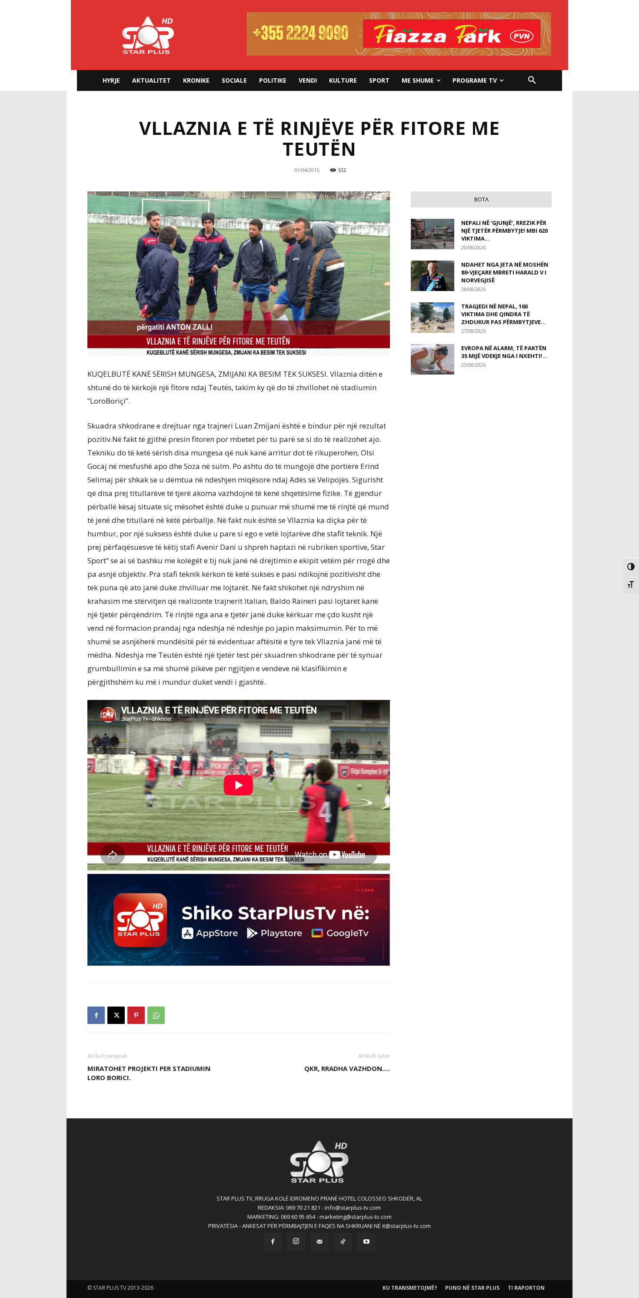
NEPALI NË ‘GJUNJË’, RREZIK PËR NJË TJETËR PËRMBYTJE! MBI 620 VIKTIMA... (504, 230)
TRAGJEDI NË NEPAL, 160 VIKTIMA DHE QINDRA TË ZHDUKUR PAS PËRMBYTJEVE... (503, 314)
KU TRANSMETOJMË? (410, 1287)
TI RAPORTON (526, 1287)
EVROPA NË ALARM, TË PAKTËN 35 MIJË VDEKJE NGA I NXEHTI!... (504, 352)
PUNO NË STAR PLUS (472, 1287)
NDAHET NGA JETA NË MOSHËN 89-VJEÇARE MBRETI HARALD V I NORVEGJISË (504, 272)
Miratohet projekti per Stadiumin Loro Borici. (148, 1073)
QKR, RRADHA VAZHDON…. (347, 1068)
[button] (532, 80)
